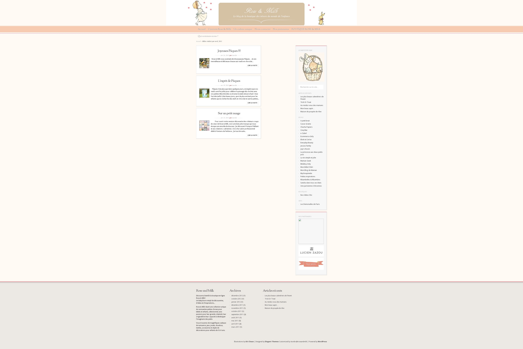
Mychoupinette (306, 173)
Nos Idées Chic (306, 195)
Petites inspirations (307, 176)
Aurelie (234, 55)
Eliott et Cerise (305, 140)
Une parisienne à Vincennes (311, 186)
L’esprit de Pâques (229, 81)
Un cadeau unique (243, 29)
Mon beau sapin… (307, 108)
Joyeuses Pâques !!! (229, 51)
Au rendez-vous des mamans (311, 105)
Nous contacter (262, 29)
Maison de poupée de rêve (310, 112)
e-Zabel (303, 133)
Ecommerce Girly (307, 136)
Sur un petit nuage (229, 113)
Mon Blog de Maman (308, 170)
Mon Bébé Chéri (306, 167)
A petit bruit (305, 121)
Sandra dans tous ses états (310, 183)
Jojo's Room (305, 149)
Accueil (202, 29)
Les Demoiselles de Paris (310, 204)
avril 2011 (235, 324)
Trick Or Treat (305, 102)
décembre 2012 (237, 296)
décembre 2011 (237, 305)
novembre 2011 (237, 308)
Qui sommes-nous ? (208, 36)
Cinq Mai (303, 130)
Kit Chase (250, 342)
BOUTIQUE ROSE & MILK (306, 29)
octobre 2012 (236, 299)
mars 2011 (235, 327)
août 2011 (235, 318)
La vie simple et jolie (308, 158)
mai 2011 (234, 321)
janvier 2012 (236, 302)
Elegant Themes (272, 342)
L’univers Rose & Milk (219, 29)
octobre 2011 (236, 311)
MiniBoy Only (305, 164)
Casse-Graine (305, 124)
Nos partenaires (281, 29)
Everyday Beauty (306, 143)
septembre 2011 (237, 314)
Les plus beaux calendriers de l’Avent (278, 296)
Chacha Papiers (306, 127)
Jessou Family (305, 146)
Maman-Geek (305, 161)
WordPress (322, 342)
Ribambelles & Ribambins (310, 180)
